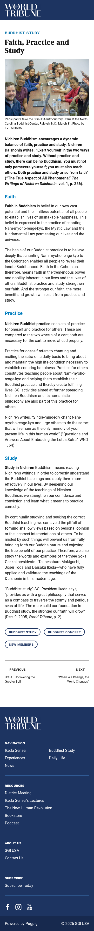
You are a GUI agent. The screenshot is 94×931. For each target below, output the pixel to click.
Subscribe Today (19, 885)
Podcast (12, 823)
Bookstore (13, 815)
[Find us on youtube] (29, 908)
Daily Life (57, 758)
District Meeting (18, 793)
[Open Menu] (86, 10)
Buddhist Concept (64, 632)
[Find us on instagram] (18, 908)
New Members (21, 644)
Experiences (15, 758)
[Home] (42, 10)
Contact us (14, 858)
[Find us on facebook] (8, 908)
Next (80, 669)
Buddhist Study (22, 632)
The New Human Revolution (28, 808)
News (9, 765)
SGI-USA (12, 850)
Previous (17, 669)
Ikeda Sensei (15, 750)
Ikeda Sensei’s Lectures (24, 800)
